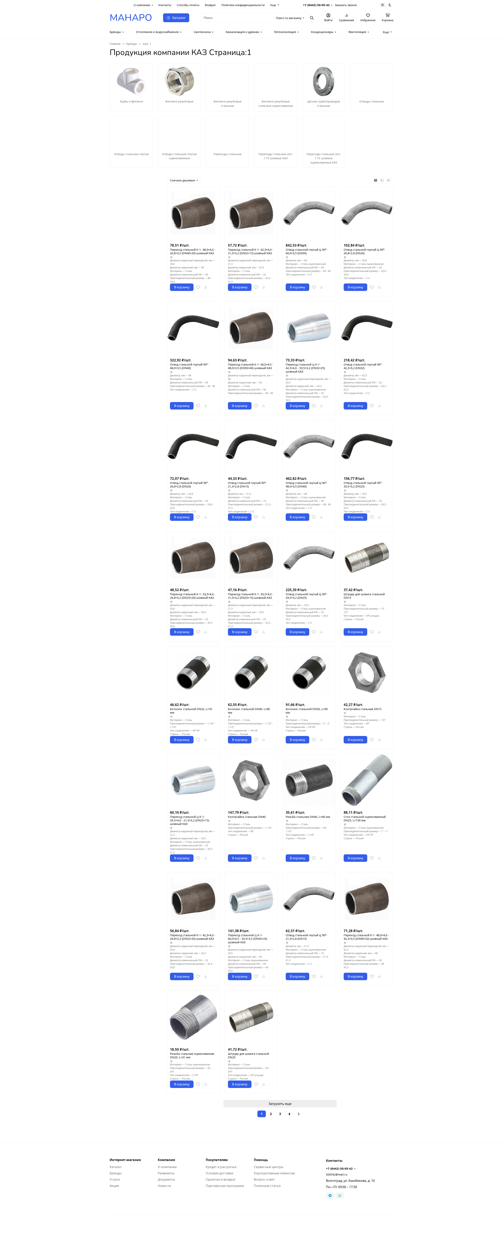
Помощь (261, 1159)
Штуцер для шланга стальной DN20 (248, 1055)
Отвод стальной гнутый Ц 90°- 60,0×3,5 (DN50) (306, 251)
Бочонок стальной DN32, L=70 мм (191, 710)
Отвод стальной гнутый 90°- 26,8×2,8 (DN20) (189, 484)
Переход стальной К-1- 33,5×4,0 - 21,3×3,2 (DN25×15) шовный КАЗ (250, 596)
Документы (166, 1179)
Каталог (116, 1167)
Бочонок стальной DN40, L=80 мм (249, 710)
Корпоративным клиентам (274, 1173)
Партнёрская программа (225, 1186)
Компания (166, 1159)
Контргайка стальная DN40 (247, 817)
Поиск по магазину (288, 18)
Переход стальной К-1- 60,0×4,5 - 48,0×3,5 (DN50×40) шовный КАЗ (250, 366)
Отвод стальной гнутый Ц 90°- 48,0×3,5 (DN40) (306, 484)
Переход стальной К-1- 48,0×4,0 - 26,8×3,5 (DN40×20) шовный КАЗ (192, 251)
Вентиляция (357, 32)
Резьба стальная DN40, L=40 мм (308, 817)
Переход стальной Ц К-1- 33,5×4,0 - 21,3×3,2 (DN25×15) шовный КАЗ (189, 820)
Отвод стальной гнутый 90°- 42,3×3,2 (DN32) (363, 366)
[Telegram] (330, 1195)
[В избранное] (198, 287)
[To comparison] (205, 287)
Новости (164, 1186)
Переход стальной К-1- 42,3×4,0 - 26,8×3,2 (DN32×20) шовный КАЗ (192, 937)
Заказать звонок (346, 5)
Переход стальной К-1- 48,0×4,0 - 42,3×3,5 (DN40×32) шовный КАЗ (366, 937)
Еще (273, 5)
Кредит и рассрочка (221, 1167)
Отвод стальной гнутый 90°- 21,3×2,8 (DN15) (247, 484)
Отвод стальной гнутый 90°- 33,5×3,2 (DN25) (363, 484)
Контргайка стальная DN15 (362, 709)
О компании (142, 5)
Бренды (115, 32)
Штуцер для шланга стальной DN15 (364, 596)
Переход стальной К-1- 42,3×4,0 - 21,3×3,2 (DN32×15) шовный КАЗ (250, 251)
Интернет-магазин (125, 1159)
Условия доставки (219, 1173)
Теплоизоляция (285, 32)
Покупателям (217, 1159)
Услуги (115, 1179)
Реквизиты (166, 1173)
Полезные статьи (267, 1186)
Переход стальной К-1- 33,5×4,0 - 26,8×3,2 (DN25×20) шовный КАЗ (192, 596)
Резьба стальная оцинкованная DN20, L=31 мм (192, 1055)
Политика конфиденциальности (243, 5)
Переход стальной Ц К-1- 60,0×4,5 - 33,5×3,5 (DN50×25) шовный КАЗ (247, 938)
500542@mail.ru (336, 1174)
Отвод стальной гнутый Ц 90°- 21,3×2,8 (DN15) (306, 937)
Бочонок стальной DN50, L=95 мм (307, 710)
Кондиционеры (322, 32)
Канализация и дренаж (242, 32)
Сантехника (202, 32)
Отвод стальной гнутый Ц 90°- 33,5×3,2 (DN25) (306, 596)
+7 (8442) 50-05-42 (316, 5)
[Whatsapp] (340, 1195)
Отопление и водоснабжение (157, 32)
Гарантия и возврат (221, 1179)
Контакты (164, 5)
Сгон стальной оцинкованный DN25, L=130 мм (365, 818)
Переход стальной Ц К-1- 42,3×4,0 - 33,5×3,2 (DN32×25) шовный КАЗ (305, 368)
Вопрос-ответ (264, 1179)
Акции (114, 1186)
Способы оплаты (188, 5)
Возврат (210, 5)
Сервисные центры (268, 1167)
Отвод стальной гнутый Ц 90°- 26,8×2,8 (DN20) (364, 251)
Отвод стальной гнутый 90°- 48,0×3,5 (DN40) (189, 366)
